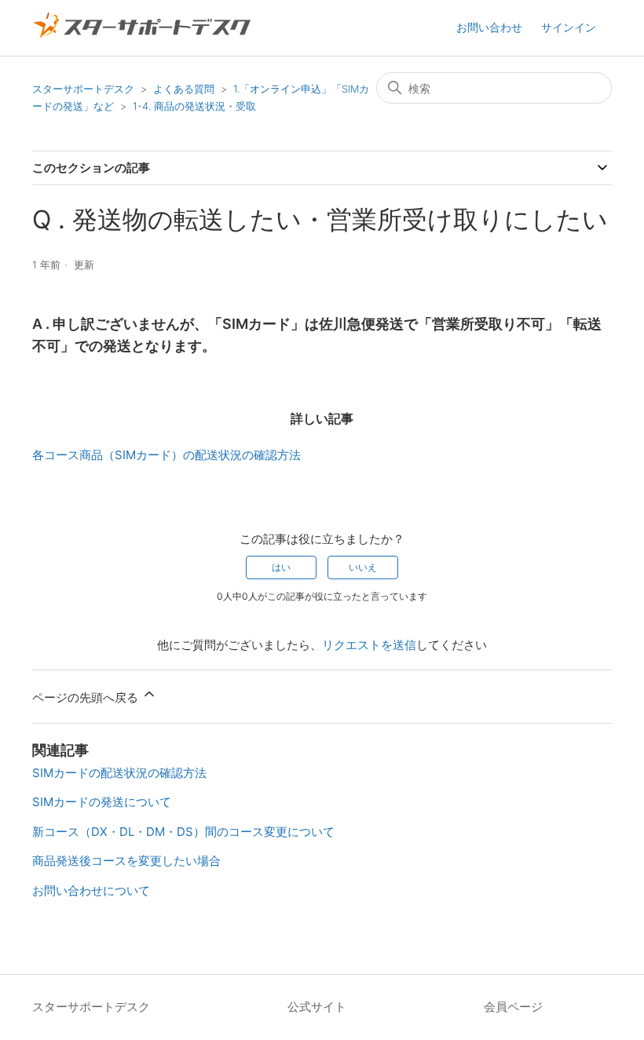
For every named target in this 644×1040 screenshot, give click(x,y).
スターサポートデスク (83, 88)
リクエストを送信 (369, 644)
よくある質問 (183, 88)
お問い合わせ (489, 27)
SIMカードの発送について (101, 801)
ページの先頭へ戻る (86, 697)
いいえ (363, 567)
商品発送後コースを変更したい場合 (126, 860)
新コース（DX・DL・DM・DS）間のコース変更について (183, 831)
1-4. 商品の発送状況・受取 (194, 106)
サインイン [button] (568, 27)
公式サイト (316, 1006)
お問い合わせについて (91, 890)
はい (281, 567)
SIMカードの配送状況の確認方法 (119, 772)
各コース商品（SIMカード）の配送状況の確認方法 (166, 454)
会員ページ (513, 1006)
